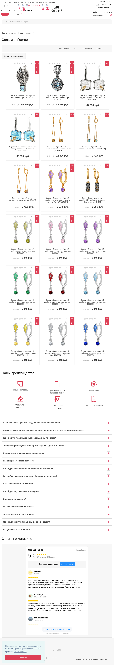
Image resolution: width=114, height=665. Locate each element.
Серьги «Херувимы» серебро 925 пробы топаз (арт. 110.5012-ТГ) (22, 97)
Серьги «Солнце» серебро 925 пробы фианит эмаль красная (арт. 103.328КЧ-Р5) (57, 302)
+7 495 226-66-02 (104, 1)
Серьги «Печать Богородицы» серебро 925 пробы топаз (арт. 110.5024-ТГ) (57, 98)
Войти (95, 12)
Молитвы (52, 2)
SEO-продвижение (92, 659)
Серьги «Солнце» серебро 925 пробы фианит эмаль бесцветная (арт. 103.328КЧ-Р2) (57, 353)
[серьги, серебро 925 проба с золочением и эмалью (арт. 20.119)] (92, 129)
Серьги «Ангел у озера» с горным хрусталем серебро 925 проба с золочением (92, 98)
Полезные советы (41, 2)
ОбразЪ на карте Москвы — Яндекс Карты (57, 633)
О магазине (7, 2)
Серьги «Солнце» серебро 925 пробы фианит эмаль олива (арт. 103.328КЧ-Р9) (22, 251)
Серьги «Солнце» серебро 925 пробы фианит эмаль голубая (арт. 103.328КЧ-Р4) (92, 302)
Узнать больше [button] (20, 652)
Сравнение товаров (102, 7)
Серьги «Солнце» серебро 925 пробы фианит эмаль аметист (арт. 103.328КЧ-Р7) (92, 251)
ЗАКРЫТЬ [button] (23, 657)
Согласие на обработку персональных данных (47, 661)
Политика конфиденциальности (47, 658)
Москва (10, 6)
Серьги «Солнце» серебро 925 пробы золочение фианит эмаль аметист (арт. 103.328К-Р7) (57, 200)
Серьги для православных (13, 56)
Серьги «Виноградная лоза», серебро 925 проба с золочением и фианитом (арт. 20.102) (92, 200)
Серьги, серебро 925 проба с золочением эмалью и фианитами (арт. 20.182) (58, 149)
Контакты (31, 2)
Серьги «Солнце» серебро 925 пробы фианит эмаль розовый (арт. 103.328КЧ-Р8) (57, 251)
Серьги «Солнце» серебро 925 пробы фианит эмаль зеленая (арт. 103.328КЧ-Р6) (22, 302)
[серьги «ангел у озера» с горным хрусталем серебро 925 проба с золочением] (92, 78)
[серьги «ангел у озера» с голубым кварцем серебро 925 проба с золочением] (23, 129)
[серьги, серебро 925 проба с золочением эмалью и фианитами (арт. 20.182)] (57, 129)
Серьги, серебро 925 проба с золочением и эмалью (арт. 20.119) (92, 148)
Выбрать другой (16, 14)
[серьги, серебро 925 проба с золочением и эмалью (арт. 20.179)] (23, 180)
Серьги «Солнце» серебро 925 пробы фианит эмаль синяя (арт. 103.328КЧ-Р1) (92, 353)
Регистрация (108, 12)
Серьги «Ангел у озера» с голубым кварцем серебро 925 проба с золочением (22, 149)
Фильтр (28, 10)
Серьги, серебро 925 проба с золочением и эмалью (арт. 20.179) (22, 199)
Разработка (80, 659)
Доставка (24, 2)
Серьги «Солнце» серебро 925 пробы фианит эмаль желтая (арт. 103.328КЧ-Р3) (23, 353)
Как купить (16, 2)
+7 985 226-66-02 (105, 5)
